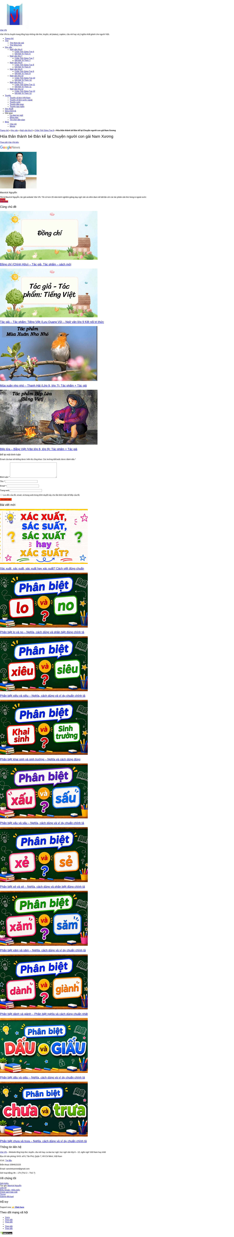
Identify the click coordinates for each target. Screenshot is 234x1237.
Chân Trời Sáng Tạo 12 (25, 91)
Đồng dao (14, 117)
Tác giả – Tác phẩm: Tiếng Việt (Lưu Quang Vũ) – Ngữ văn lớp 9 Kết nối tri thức (52, 322)
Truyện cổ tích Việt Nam (20, 98)
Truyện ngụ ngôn (17, 106)
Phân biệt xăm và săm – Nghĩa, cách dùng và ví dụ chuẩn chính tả (43, 950)
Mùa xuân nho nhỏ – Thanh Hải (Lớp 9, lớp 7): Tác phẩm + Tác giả (43, 385)
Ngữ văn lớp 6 (16, 49)
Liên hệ (3, 1188)
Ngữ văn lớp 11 (16, 82)
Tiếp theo (4, 201)
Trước (2, 199)
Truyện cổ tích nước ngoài (21, 100)
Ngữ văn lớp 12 (16, 89)
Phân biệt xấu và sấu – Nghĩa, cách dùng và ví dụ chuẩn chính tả (42, 823)
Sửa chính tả (10, 111)
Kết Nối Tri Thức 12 (23, 93)
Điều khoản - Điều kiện (10, 1190)
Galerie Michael (7, 1197)
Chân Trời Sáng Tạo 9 (24, 71)
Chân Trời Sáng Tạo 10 (25, 78)
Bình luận (5, 477)
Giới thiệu (4, 1183)
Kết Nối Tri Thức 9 (22, 74)
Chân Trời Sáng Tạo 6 (24, 52)
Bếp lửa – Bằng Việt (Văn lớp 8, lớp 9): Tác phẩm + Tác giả (38, 449)
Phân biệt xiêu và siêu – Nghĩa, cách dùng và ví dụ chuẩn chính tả (42, 695)
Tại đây (8, 1160)
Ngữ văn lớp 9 (16, 69)
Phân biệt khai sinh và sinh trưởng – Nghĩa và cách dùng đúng (40, 759)
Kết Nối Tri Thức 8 (22, 67)
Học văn (8, 47)
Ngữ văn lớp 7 (16, 56)
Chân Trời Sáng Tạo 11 (25, 85)
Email (3, 486)
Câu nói (13, 124)
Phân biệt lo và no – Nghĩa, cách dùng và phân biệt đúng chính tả (42, 632)
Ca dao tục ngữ (16, 115)
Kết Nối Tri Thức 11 (23, 87)
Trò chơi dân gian (17, 120)
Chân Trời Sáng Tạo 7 (24, 58)
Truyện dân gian (17, 104)
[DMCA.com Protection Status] (6, 1234)
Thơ (7, 41)
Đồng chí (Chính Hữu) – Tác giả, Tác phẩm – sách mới (35, 264)
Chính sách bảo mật (8, 1192)
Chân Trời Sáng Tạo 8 (24, 65)
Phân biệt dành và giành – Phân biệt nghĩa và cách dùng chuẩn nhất (44, 1014)
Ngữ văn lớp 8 (16, 63)
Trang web (4, 490)
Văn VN (3, 30)
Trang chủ (9, 38)
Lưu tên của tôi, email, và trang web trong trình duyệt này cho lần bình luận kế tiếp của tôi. (41, 495)
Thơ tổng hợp (16, 45)
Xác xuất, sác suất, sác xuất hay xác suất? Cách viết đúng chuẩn (42, 568)
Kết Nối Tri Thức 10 (23, 80)
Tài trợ (3, 1194)
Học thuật (9, 109)
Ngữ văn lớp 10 (16, 76)
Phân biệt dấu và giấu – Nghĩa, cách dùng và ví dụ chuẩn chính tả (42, 1077)
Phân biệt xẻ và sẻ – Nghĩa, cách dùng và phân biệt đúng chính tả (42, 886)
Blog (7, 122)
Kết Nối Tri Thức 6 (22, 54)
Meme (12, 126)
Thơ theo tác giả (17, 43)
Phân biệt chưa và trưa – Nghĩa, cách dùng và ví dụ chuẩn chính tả (43, 1141)
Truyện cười (15, 102)
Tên (2, 481)
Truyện (8, 96)
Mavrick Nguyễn (14, 1186)
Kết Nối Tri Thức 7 (22, 60)
